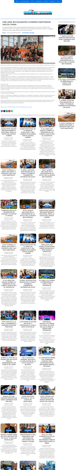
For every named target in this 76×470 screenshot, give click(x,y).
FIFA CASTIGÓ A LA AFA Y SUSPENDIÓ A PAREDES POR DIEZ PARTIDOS (8, 324)
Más (58, 1)
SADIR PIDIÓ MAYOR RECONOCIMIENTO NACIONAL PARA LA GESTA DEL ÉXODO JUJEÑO (8, 132)
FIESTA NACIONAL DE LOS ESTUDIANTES (16, 107)
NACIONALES (39, 1)
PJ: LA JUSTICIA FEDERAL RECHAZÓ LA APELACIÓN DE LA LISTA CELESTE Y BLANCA (28, 361)
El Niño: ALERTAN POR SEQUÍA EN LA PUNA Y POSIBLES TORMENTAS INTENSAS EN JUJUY (27, 173)
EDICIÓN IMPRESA (25, 1)
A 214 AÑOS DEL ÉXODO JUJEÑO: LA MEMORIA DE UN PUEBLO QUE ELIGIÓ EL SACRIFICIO (47, 132)
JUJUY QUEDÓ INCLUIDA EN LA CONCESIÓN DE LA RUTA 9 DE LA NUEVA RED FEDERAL (47, 173)
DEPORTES (9, 206)
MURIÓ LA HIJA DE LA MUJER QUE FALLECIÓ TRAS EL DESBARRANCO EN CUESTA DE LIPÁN (9, 361)
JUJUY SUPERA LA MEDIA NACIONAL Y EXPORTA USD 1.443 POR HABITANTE (8, 172)
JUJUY (32, 1)
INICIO (17, 1)
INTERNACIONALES (9, 392)
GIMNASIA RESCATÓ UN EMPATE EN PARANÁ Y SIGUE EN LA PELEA (8, 213)
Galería (51, 36)
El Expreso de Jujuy (29, 32)
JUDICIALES (52, 1)
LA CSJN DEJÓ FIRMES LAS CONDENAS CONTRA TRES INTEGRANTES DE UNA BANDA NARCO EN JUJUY (47, 362)
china (5, 107)
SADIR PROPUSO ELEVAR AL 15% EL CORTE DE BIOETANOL (28, 399)
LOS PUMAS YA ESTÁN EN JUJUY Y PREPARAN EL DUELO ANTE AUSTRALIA (28, 324)
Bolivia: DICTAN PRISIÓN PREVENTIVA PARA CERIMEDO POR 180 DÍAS (9, 399)
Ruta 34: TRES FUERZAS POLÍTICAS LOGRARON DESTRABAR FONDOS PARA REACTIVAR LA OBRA (47, 439)
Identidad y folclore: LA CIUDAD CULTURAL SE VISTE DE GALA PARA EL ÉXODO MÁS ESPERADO (47, 326)
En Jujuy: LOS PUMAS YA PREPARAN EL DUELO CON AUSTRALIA (47, 283)
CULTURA (47, 317)
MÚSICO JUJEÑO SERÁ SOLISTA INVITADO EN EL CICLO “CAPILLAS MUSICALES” (9, 437)
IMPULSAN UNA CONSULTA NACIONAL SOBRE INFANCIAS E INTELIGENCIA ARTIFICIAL (47, 248)
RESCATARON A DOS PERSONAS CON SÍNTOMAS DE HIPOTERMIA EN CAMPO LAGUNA (28, 438)
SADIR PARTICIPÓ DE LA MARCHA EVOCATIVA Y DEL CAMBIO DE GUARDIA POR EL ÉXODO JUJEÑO (28, 133)
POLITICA (46, 1)
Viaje (31, 107)
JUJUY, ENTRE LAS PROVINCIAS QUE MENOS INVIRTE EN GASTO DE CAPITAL (47, 399)
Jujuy (28, 107)
